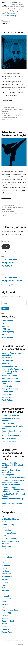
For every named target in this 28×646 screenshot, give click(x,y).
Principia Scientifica (9, 389)
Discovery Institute (9, 366)
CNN (3, 323)
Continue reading (6, 100)
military (4, 582)
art (2, 516)
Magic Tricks (6, 386)
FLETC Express (7, 475)
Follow (6, 247)
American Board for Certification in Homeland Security (12, 465)
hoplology (9, 115)
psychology (6, 613)
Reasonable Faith (8, 441)
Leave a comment (7, 119)
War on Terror (7, 632)
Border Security (7, 525)
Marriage (5, 571)
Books (4, 522)
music (4, 588)
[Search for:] (14, 303)
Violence (5, 629)
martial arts (6, 113)
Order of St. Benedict (10, 438)
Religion (4, 615)
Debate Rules (6, 363)
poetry (4, 602)
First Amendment (8, 538)
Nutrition (5, 590)
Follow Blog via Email (13, 227)
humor (4, 554)
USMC (4, 624)
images (4, 560)
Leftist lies (5, 565)
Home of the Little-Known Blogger (10, 640)
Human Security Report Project (11, 382)
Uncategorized (7, 621)
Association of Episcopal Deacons (11, 420)
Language (5, 563)
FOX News (5, 329)
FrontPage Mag (7, 332)
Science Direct (7, 394)
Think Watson (7, 400)
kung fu (3, 215)
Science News (7, 397)
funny (4, 213)
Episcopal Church (8, 423)
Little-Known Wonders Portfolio (11, 297)
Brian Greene (6, 358)
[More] (15, 16)
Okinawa (10, 117)
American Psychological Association (11, 354)
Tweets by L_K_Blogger (8, 285)
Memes (4, 579)
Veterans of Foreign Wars (11, 503)
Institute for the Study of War (13, 477)
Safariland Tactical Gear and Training (13, 495)
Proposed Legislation (10, 610)
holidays (4, 552)
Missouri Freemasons (10, 436)
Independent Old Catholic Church (12, 427)
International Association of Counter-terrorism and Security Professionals (12, 482)
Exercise (4, 536)
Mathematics (6, 577)
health (4, 549)
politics (4, 604)
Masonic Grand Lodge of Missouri (11, 432)
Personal (12, 211)
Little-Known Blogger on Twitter (12, 279)
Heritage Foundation (9, 379)
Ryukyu (15, 117)
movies (4, 585)
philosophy (6, 599)
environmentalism (8, 533)
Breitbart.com (7, 321)
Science (4, 618)
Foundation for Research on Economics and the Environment (12, 371)
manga (4, 568)
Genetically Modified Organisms (10, 542)
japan (14, 115)
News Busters (7, 337)
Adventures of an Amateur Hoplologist (13, 134)
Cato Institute (7, 361)
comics (4, 527)
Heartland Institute (9, 376)
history (5, 115)
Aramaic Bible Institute (10, 416)
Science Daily (7, 392)
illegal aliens (6, 557)
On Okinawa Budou (12, 32)
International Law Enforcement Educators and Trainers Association (12, 489)
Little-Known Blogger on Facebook (9, 262)
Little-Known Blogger (8, 107)
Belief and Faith (7, 16)
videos (4, 627)
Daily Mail (5, 326)
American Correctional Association (10, 471)
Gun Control (6, 546)
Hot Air (4, 334)
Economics (6, 530)
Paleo (3, 593)
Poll (3, 607)
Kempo (21, 115)
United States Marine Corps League (12, 500)
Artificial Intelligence (10, 519)
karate (17, 115)
